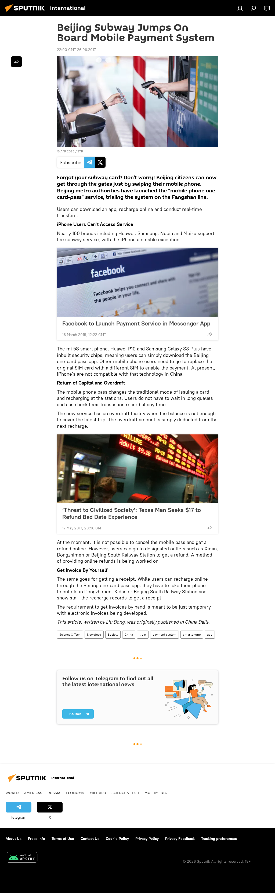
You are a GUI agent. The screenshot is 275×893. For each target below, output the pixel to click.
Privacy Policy (147, 838)
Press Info (36, 838)
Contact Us (90, 838)
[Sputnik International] (26, 12)
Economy (75, 792)
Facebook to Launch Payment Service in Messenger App (136, 323)
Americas (33, 792)
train (142, 634)
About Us (13, 838)
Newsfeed (94, 634)
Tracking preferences (219, 838)
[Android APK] (22, 858)
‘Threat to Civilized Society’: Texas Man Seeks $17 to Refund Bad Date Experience (131, 513)
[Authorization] (240, 8)
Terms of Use (63, 838)
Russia (54, 792)
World (12, 792)
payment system (164, 634)
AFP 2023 (67, 151)
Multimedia (155, 792)
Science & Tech (70, 634)
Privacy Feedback (180, 838)
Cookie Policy (117, 838)
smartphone (192, 634)
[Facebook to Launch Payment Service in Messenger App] (137, 282)
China (129, 634)
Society (113, 634)
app (209, 634)
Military (98, 792)
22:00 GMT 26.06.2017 (76, 49)
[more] (209, 334)
